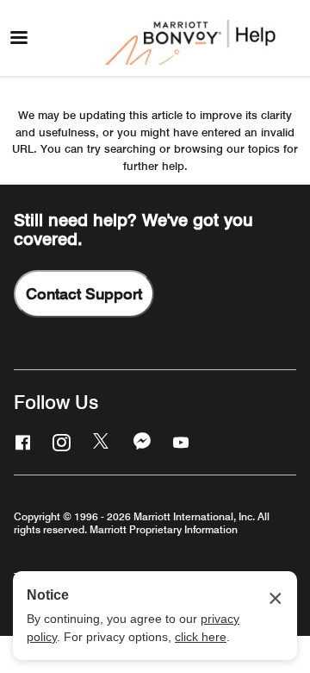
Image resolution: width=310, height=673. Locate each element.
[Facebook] (21, 442)
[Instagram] (59, 442)
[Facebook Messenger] (140, 442)
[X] (99, 442)
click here (200, 637)
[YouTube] (179, 442)
